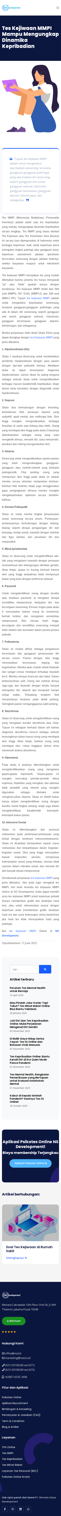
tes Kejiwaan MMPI (41, 337)
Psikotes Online (11, 1397)
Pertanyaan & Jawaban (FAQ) (21, 1415)
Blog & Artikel (10, 1427)
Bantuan (15, 1321)
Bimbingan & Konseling (16, 1409)
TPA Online (8, 1447)
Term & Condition (13, 1421)
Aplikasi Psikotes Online (29, 1163)
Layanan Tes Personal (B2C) (20, 1471)
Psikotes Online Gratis (16, 1477)
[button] (57, 8)
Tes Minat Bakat (12, 1465)
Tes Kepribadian (12, 1459)
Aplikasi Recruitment (15, 1403)
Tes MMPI (7, 1453)
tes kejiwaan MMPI (38, 298)
